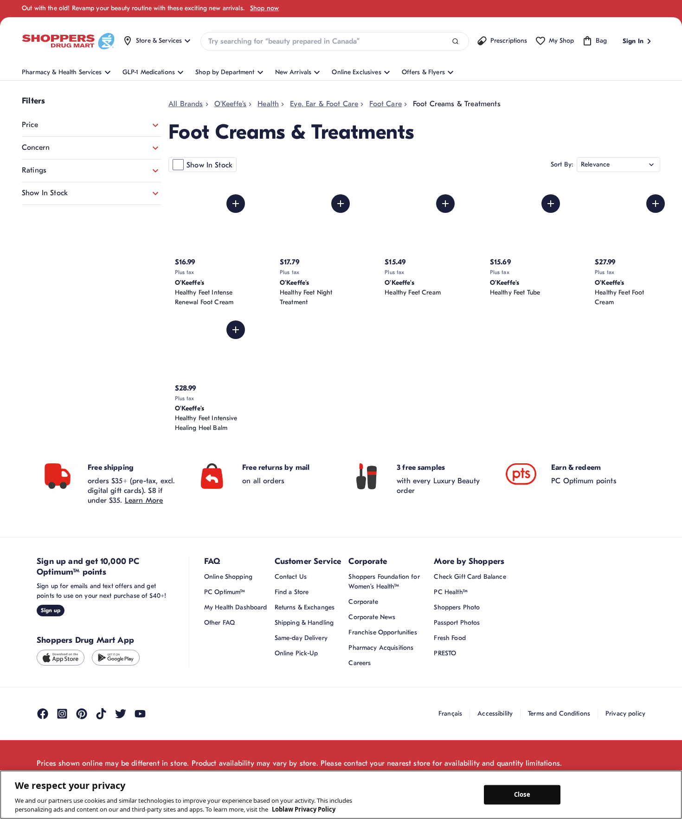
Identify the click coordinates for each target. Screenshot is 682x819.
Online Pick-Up (296, 679)
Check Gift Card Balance (470, 603)
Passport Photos (457, 649)
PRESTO (445, 679)
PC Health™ (450, 618)
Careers (359, 689)
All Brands (185, 104)
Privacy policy (625, 739)
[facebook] (43, 740)
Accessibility (495, 739)
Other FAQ (219, 649)
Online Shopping (228, 603)
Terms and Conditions (559, 739)
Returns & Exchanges (305, 633)
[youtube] (140, 740)
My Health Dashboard (235, 633)
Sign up (50, 636)
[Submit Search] (455, 41)
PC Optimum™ (224, 618)
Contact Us (291, 603)
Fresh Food (449, 664)
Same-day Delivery (301, 664)
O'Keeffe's (230, 104)
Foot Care (385, 104)
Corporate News (371, 643)
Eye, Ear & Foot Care (324, 104)
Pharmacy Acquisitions (380, 674)
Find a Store (292, 618)
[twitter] (121, 740)
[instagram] (62, 740)
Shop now (264, 8)
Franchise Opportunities (382, 658)
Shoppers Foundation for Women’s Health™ (383, 607)
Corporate (363, 628)
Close (522, 794)
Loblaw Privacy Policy (303, 809)
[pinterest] (82, 740)
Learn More (144, 526)
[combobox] (334, 41)
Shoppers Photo (457, 633)
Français (450, 739)
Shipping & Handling (304, 649)
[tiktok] (101, 740)
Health (268, 104)
